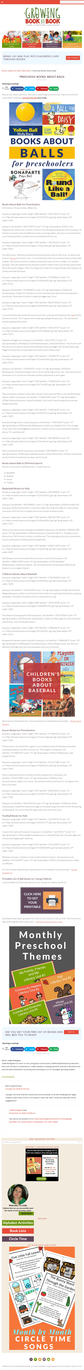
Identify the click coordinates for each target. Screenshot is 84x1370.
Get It (71, 1032)
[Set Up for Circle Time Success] (42, 1298)
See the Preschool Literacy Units (49, 922)
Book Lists (26, 71)
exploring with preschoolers (52, 45)
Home (4, 71)
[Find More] (18, 1225)
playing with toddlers (32, 45)
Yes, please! (73, 57)
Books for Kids (14, 71)
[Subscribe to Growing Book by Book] (42, 1165)
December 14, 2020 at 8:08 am (22, 1113)
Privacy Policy (77, 1366)
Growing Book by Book (42, 16)
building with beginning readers (72, 45)
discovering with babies (12, 45)
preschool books (29, 98)
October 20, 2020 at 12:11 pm (17, 1089)
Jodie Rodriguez (16, 1110)
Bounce (13, 258)
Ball (72, 315)
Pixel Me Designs (64, 1366)
